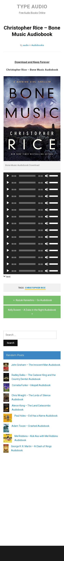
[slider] (54, 175)
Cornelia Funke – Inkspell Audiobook (31, 385)
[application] (32, 175)
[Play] (8, 175)
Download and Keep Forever (32, 62)
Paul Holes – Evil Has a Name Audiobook (36, 415)
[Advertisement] (32, 498)
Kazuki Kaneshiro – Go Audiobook (34, 300)
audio (26, 45)
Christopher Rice (35, 287)
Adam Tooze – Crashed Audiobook (30, 426)
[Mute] (46, 175)
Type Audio (32, 7)
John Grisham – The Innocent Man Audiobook (35, 364)
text (8, 276)
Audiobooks (37, 45)
